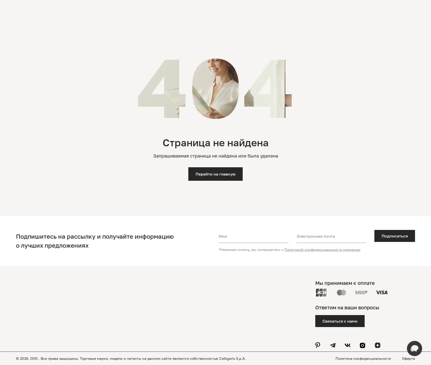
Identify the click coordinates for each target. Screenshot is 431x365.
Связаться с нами (340, 321)
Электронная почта (316, 236)
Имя (223, 236)
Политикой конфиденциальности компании (322, 249)
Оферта (408, 358)
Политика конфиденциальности (363, 358)
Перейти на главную (215, 174)
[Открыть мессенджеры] (415, 349)
